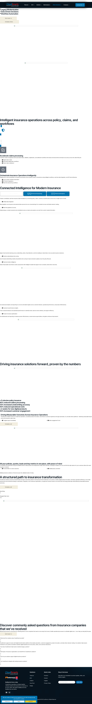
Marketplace (46, 4)
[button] (46, 639)
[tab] (11, 193)
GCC (32, 4)
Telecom (26, 4)
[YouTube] (6, 692)
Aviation (38, 4)
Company (66, 4)
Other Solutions (57, 4)
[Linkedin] (9, 692)
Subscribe (79, 682)
